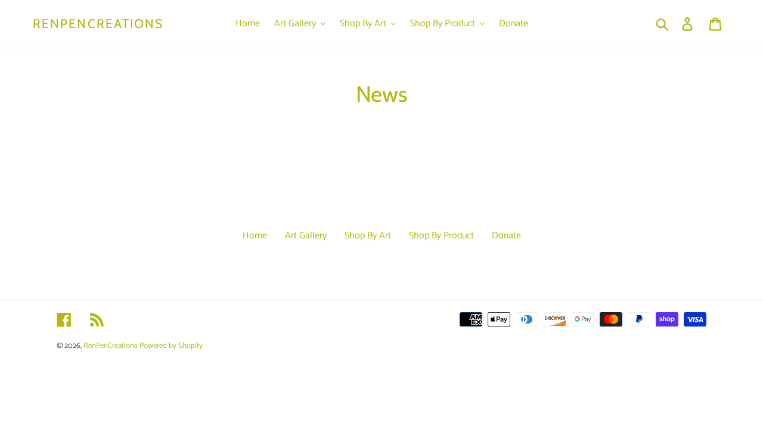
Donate (506, 236)
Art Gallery (306, 236)
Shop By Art (368, 236)
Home (255, 236)
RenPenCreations (98, 23)
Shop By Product (441, 236)
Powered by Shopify (171, 346)
